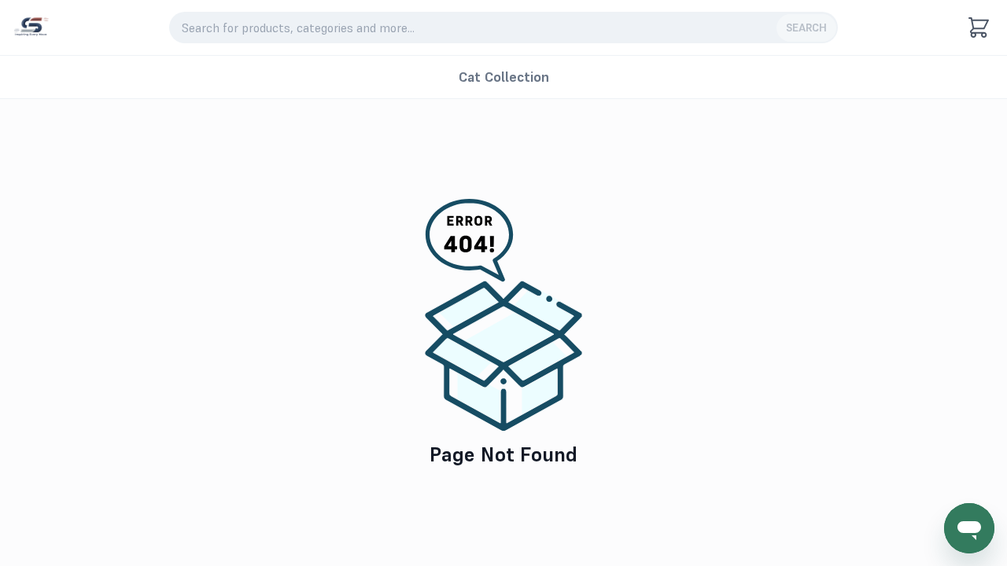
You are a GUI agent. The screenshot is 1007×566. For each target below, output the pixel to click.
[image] (31, 27)
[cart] (978, 27)
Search (806, 27)
